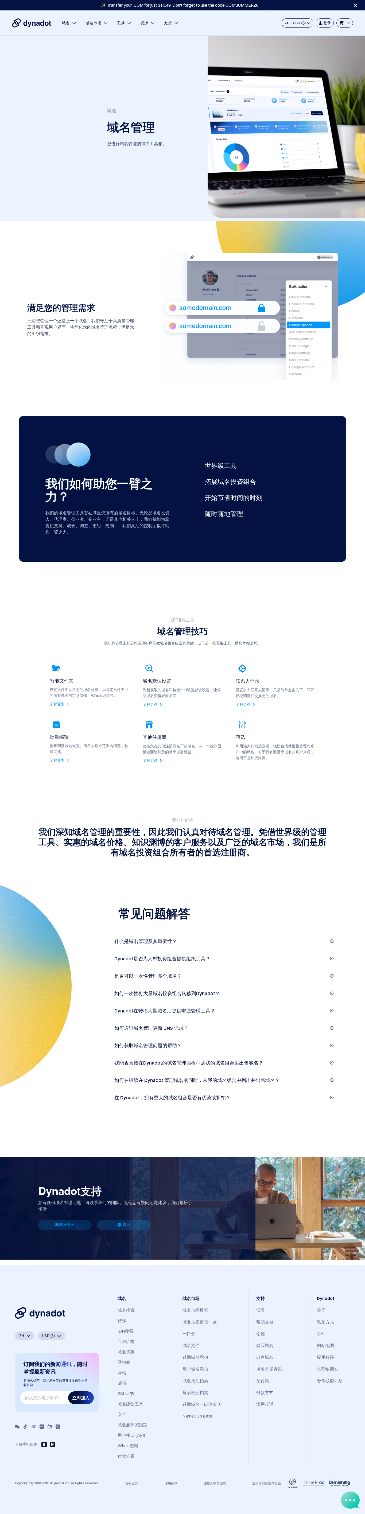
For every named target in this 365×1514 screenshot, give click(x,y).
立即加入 (81, 1397)
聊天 (126, 1224)
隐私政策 (132, 1483)
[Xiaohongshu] (42, 1426)
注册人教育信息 (215, 1483)
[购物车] (344, 23)
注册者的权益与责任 (266, 1483)
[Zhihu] (58, 1426)
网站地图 (325, 1345)
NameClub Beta (197, 1416)
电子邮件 (67, 1224)
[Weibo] (34, 1426)
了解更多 (57, 704)
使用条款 (171, 1483)
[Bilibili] (50, 1426)
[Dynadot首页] (31, 23)
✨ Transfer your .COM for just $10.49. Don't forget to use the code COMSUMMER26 (179, 5)
